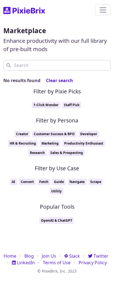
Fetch (43, 181)
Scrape (95, 181)
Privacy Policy (93, 263)
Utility (56, 191)
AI (13, 181)
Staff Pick (71, 105)
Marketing (50, 143)
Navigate (77, 181)
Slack (74, 256)
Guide (59, 181)
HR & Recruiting (23, 143)
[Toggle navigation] (103, 9)
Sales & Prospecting (66, 152)
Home (10, 256)
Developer (88, 134)
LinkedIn (25, 263)
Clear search (59, 80)
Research (37, 152)
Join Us (49, 256)
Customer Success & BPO (54, 134)
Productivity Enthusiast (83, 143)
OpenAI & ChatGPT (56, 220)
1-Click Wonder (45, 105)
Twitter (100, 256)
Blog (29, 256)
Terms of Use (57, 263)
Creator (22, 134)
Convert (27, 181)
